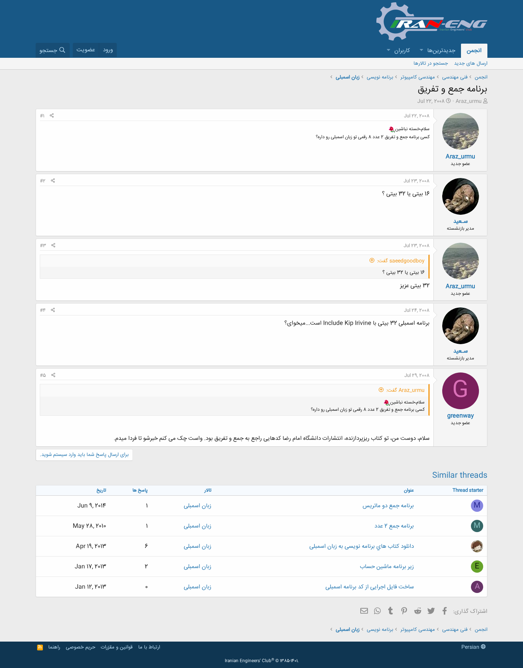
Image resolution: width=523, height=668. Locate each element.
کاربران (402, 51)
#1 (42, 116)
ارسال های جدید (470, 63)
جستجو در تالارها (430, 63)
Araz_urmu (469, 101)
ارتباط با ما (149, 647)
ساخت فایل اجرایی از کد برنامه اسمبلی (369, 587)
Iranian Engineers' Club (262, 661)
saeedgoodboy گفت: (401, 261)
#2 (43, 181)
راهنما (54, 647)
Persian (471, 647)
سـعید (460, 221)
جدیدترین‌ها (441, 51)
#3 (43, 246)
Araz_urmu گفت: (405, 390)
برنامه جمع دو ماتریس (388, 506)
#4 (43, 310)
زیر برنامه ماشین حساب (387, 567)
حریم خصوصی (80, 647)
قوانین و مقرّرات (116, 647)
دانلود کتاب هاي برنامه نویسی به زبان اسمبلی (361, 546)
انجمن (474, 51)
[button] (421, 51)
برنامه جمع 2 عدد (394, 526)
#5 (43, 375)
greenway (460, 416)
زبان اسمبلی (197, 506)
